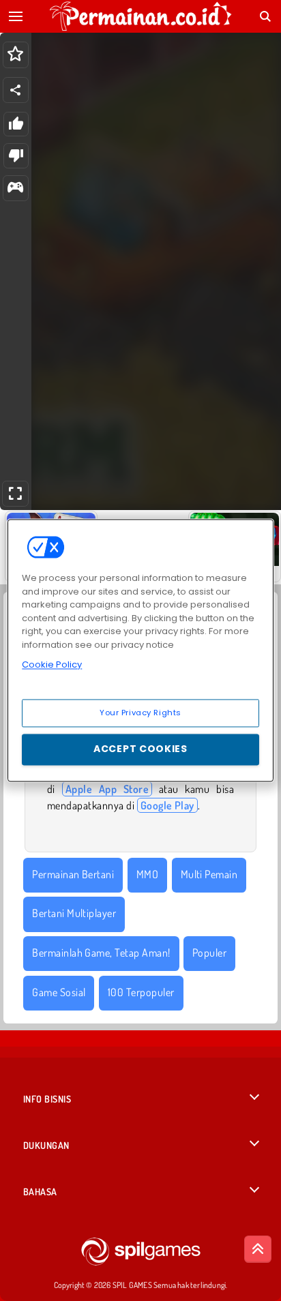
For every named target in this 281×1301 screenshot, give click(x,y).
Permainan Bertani (73, 874)
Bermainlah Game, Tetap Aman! (101, 952)
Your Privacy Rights (140, 712)
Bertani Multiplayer (74, 913)
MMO (147, 874)
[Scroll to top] (257, 1249)
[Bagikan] (16, 90)
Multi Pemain (209, 874)
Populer (209, 952)
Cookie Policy (52, 664)
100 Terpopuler (141, 992)
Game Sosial (58, 992)
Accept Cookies (140, 749)
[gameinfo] (15, 188)
